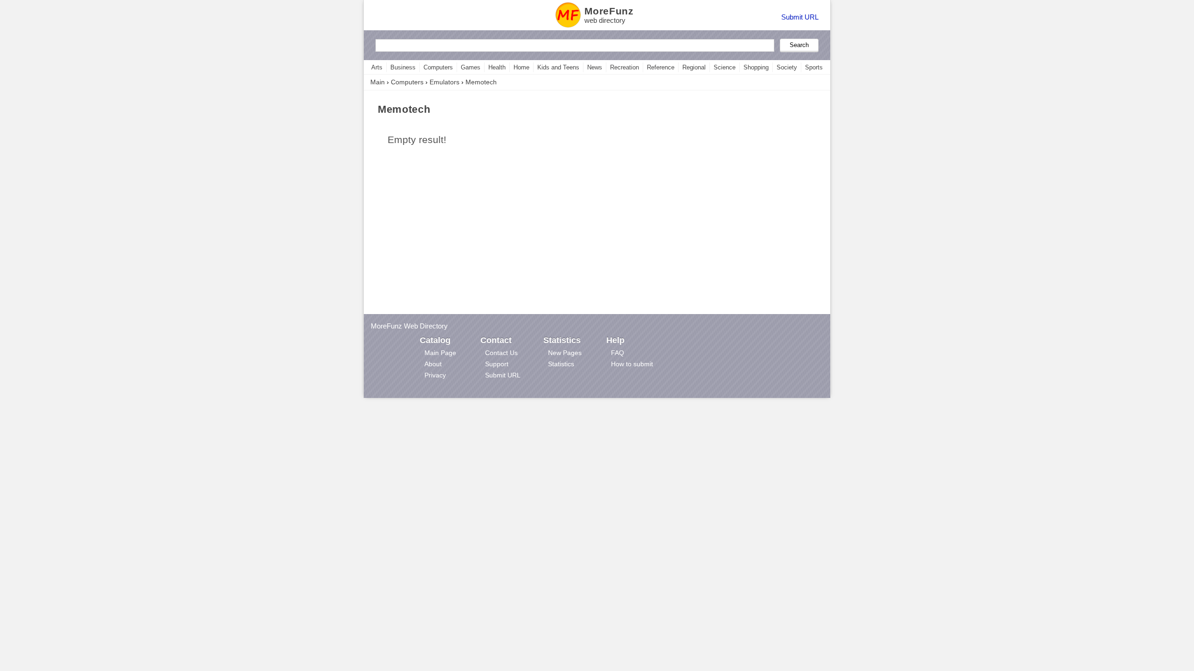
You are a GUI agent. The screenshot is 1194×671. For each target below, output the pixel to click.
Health (497, 67)
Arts (376, 67)
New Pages (565, 352)
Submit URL (800, 17)
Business (403, 67)
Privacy (435, 375)
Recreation (624, 67)
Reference (660, 67)
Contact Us (501, 352)
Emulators (444, 82)
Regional (694, 67)
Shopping (756, 67)
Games (470, 67)
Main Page (440, 352)
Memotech (481, 82)
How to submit (632, 364)
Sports (814, 67)
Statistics (561, 364)
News (594, 67)
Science (725, 67)
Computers (438, 67)
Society (787, 67)
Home (521, 67)
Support (496, 364)
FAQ (617, 352)
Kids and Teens (558, 67)
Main (377, 82)
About (433, 364)
